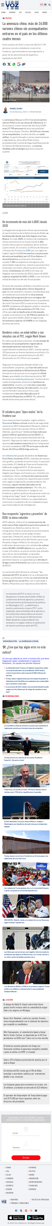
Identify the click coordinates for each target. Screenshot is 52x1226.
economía (9, 1179)
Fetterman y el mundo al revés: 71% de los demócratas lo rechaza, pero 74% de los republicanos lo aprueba (25, 790)
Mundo (44, 13)
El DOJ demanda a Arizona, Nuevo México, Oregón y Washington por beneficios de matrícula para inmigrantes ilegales (25, 824)
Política (8, 18)
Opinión (9, 1190)
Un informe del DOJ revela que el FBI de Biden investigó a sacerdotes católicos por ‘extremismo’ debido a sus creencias (25, 1074)
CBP (28, 250)
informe (9, 455)
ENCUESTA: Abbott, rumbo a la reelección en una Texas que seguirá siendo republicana (26, 921)
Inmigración (10, 641)
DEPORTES (9, 1186)
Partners (32, 1190)
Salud (36, 13)
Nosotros (9, 1193)
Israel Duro (16, 108)
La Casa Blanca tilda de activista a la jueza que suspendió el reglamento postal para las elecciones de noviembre (26, 727)
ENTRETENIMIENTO (35, 1182)
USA (20, 13)
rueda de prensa (22, 379)
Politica (28, 13)
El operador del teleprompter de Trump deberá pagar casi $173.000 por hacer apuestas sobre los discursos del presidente (25, 1098)
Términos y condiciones (20, 1203)
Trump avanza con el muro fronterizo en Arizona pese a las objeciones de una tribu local (26, 857)
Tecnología (33, 1186)
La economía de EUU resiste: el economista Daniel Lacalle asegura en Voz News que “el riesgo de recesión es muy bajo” (27, 689)
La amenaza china (28, 641)
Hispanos (12, 13)
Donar (3, 13)
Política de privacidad (40, 1200)
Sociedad (9, 1182)
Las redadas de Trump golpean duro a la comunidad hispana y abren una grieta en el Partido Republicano (26, 889)
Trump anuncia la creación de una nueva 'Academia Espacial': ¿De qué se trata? (23, 759)
